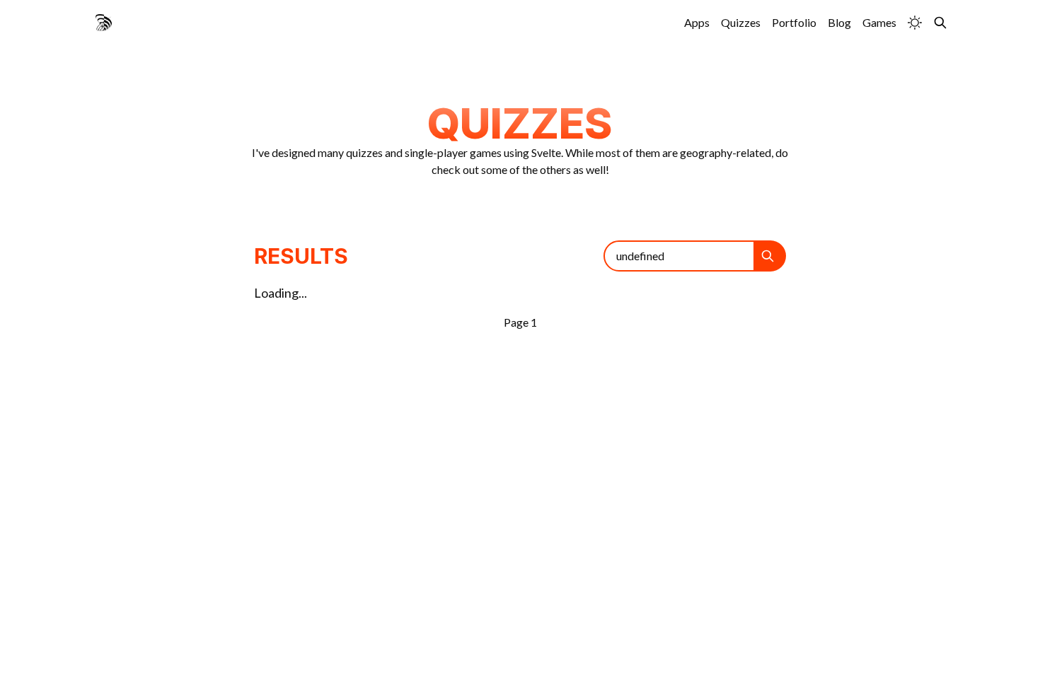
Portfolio (794, 22)
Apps (697, 22)
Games (879, 22)
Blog (839, 22)
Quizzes (741, 22)
